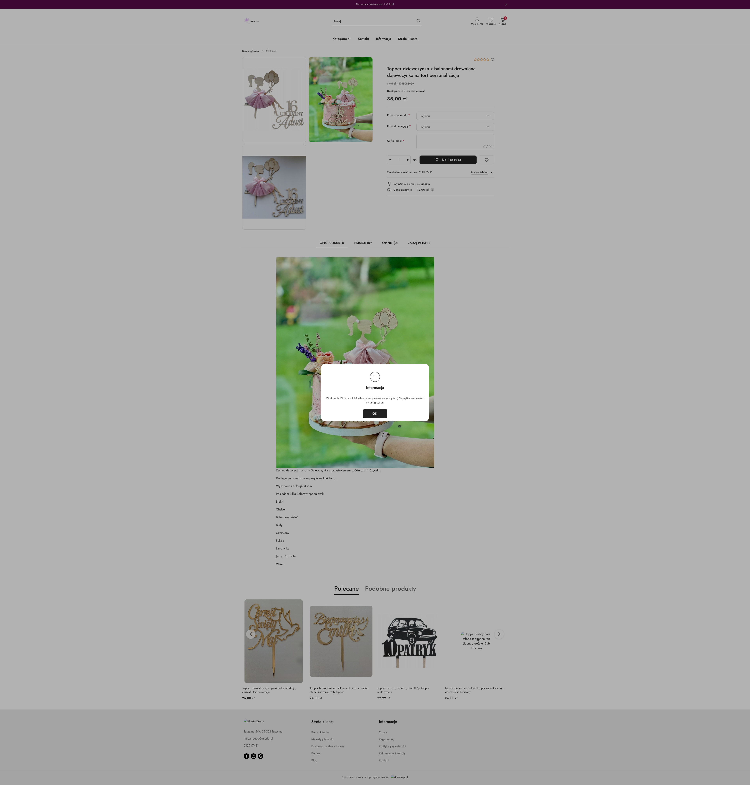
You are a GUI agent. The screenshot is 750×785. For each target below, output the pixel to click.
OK (375, 413)
